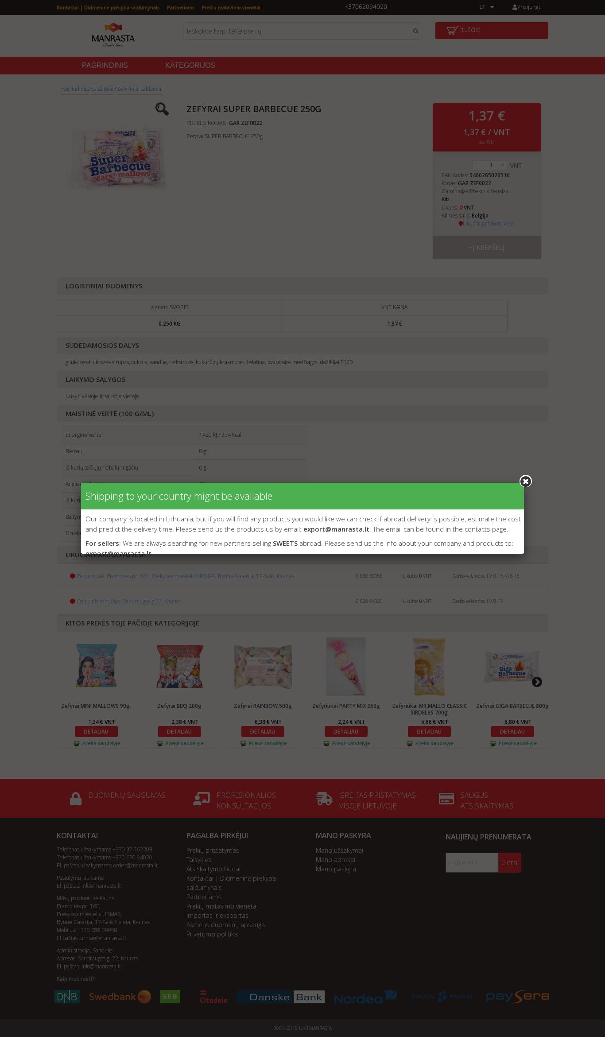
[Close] (526, 481)
